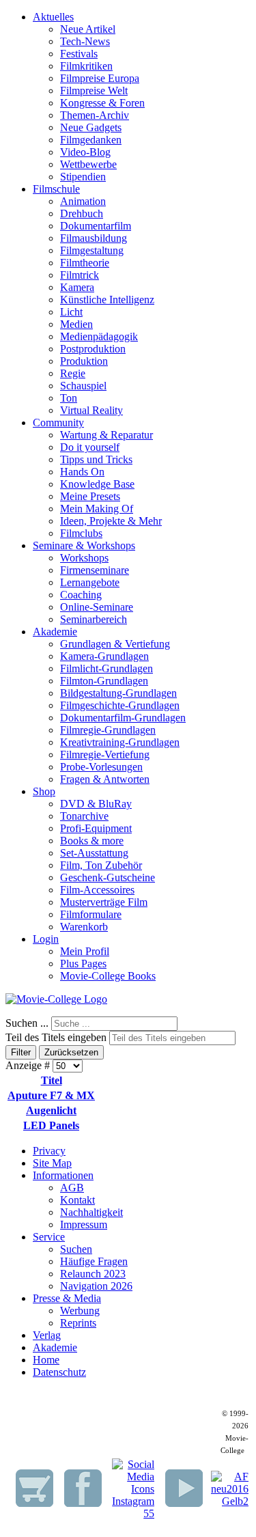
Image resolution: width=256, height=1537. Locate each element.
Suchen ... (26, 1023)
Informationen (63, 1175)
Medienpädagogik (99, 336)
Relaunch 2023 (93, 1273)
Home (46, 1360)
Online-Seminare (96, 607)
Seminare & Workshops (84, 545)
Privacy (49, 1151)
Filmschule (56, 189)
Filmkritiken (86, 66)
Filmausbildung (93, 238)
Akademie (55, 631)
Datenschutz (59, 1372)
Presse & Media (67, 1298)
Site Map (52, 1163)
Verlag (47, 1335)
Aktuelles (53, 17)
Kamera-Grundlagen (104, 656)
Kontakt (77, 1200)
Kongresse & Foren (102, 103)
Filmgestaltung (92, 250)
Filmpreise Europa (99, 78)
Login (46, 939)
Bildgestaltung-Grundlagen (118, 693)
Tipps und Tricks (96, 459)
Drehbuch (81, 213)
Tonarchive (84, 816)
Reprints (78, 1323)
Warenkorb (84, 926)
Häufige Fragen (94, 1261)
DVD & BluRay (96, 803)
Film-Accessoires (97, 890)
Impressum (83, 1224)
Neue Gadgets (91, 127)
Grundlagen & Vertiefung (115, 644)
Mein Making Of (96, 508)
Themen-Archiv (94, 115)
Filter (21, 1052)
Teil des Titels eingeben (57, 1037)
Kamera (77, 287)
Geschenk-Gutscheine (107, 877)
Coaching (81, 594)
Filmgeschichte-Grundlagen (120, 705)
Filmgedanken (91, 140)
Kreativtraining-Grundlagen (120, 742)
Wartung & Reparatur (106, 435)
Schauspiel (83, 385)
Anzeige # (29, 1065)
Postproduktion (93, 349)
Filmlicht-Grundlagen (106, 668)
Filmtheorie (84, 262)
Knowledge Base (97, 484)
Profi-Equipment (96, 828)
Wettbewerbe (88, 164)
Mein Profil (84, 951)
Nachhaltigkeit (91, 1212)
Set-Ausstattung (94, 853)
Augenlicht (51, 1110)
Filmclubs (81, 533)
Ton (68, 398)
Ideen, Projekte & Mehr (111, 521)
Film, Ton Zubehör (101, 865)
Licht (71, 312)
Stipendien (83, 176)
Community (58, 422)
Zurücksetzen (71, 1052)
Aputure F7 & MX (51, 1095)
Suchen (76, 1249)
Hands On (82, 471)
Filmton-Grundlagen (104, 681)
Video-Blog (85, 152)
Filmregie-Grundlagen (108, 730)
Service (49, 1237)
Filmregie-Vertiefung (105, 754)
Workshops (84, 558)
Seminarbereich (93, 619)
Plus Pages (83, 963)
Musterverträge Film (103, 902)
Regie (72, 373)
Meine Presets (90, 496)
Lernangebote (89, 582)
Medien (76, 324)
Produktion (84, 361)
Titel (51, 1080)
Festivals (79, 53)
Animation (83, 201)
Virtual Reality (91, 410)
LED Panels (51, 1125)
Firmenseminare (94, 570)
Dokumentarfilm (95, 226)
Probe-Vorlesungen (101, 767)
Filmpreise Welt (94, 90)
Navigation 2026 (96, 1286)
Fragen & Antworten (105, 779)
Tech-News (85, 41)
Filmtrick (79, 275)
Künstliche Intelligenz (107, 299)
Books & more (92, 840)
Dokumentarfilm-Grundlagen (123, 717)
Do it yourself (89, 447)
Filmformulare (91, 914)
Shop (44, 791)
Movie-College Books (108, 976)
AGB (72, 1187)
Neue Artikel (87, 29)
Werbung (80, 1310)
